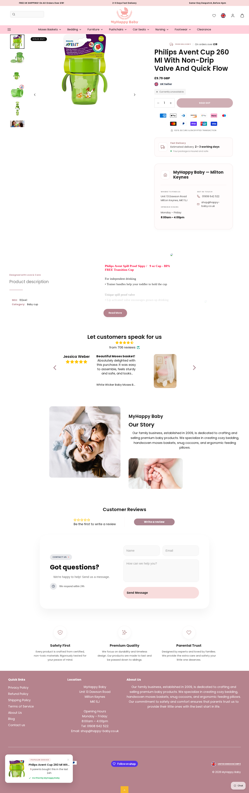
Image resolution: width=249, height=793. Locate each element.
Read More (115, 313)
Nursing (160, 29)
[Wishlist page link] (214, 15)
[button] (9, 29)
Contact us (16, 725)
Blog (11, 719)
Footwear (181, 29)
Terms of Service (21, 706)
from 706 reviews (122, 347)
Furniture (93, 29)
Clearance (204, 29)
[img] (124, 342)
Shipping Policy (19, 700)
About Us (15, 713)
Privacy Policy (18, 687)
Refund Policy (18, 694)
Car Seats (139, 29)
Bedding (72, 29)
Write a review (154, 522)
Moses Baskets (48, 29)
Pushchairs (116, 29)
